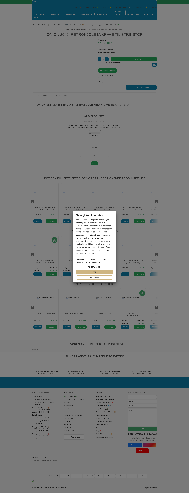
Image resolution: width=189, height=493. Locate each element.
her (99, 262)
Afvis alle (94, 277)
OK (94, 272)
